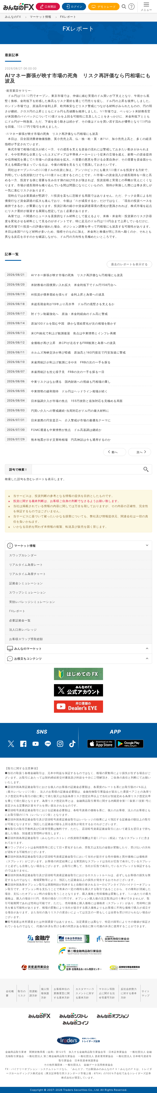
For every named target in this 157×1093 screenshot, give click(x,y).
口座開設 (50, 6)
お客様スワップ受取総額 (26, 638)
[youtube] (36, 742)
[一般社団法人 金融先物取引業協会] (113, 939)
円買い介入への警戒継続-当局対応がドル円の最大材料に (70, 410)
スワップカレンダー (23, 555)
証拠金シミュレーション (26, 583)
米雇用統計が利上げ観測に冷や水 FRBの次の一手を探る (71, 362)
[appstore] (101, 744)
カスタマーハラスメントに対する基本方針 (85, 993)
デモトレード (106, 6)
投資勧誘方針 (33, 993)
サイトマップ (146, 993)
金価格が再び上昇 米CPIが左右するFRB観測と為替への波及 (73, 343)
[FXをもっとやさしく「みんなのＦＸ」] (18, 5)
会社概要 (10, 993)
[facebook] (23, 742)
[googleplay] (130, 744)
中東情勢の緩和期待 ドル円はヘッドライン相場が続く (69, 391)
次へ (140, 452)
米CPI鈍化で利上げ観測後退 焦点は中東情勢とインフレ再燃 (73, 333)
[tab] (78, 546)
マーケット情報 (25, 545)
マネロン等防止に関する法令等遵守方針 (107, 993)
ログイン (76, 6)
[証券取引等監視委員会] (125, 968)
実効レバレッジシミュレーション (32, 601)
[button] (143, 546)
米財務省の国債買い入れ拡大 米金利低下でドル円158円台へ (74, 285)
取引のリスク (22, 993)
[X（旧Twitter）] (11, 742)
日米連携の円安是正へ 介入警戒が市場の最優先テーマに (71, 420)
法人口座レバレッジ (23, 629)
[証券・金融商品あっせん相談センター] (79, 967)
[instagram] (60, 742)
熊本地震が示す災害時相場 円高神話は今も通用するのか (71, 439)
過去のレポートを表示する (129, 264)
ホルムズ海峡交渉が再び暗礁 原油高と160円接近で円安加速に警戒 (78, 352)
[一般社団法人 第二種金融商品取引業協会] (80, 951)
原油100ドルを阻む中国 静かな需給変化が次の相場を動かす (74, 323)
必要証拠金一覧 (20, 620)
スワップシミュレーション (27, 592)
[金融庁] (38, 939)
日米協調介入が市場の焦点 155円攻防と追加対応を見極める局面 (77, 401)
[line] (48, 742)
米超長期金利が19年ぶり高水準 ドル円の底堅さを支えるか (72, 304)
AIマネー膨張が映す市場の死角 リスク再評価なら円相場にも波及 (77, 275)
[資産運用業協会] (35, 967)
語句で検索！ (18, 469)
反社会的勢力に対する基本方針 (129, 993)
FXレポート (17, 611)
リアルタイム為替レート (26, 564)
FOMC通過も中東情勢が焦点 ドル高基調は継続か (66, 430)
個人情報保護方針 (45, 993)
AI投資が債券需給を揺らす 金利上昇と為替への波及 (68, 294)
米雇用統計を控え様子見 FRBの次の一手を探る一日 (67, 372)
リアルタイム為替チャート (27, 573)
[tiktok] (72, 742)
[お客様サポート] (131, 7)
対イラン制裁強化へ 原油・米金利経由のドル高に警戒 (69, 314)
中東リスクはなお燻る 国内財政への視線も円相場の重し (71, 381)
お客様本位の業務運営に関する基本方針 (62, 993)
